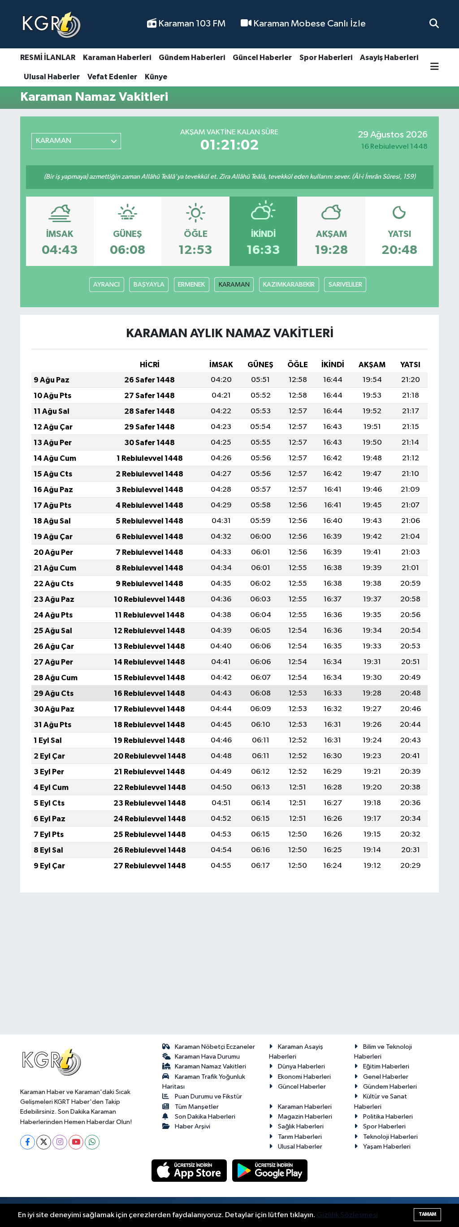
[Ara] (434, 24)
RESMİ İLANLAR (47, 57)
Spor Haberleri (325, 57)
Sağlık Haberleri (301, 1126)
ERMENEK (191, 284)
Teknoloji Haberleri (390, 1136)
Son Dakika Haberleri (205, 1116)
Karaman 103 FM (190, 24)
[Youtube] (76, 1142)
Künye (156, 77)
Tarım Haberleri (300, 1136)
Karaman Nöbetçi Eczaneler (215, 1046)
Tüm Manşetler (197, 1106)
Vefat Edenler (112, 77)
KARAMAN (234, 284)
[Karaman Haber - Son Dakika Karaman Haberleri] (51, 24)
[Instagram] (59, 1142)
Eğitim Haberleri (386, 1066)
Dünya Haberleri (301, 1066)
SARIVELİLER (345, 284)
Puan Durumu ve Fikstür (208, 1096)
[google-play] (270, 1170)
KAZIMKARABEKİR (289, 284)
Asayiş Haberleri (389, 57)
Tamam (427, 1214)
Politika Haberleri (388, 1116)
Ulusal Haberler (52, 77)
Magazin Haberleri (305, 1116)
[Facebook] (27, 1142)
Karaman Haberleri (117, 57)
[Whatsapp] (92, 1142)
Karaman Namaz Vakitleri (210, 1066)
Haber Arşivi (192, 1126)
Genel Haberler (385, 1076)
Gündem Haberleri (192, 57)
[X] (43, 1142)
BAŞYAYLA (149, 284)
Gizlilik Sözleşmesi (347, 1215)
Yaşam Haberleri (387, 1146)
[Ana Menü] (434, 67)
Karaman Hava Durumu (207, 1056)
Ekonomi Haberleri (304, 1076)
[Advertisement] (229, 967)
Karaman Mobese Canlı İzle (308, 24)
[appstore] (190, 1170)
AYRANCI (106, 284)
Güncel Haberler (262, 57)
